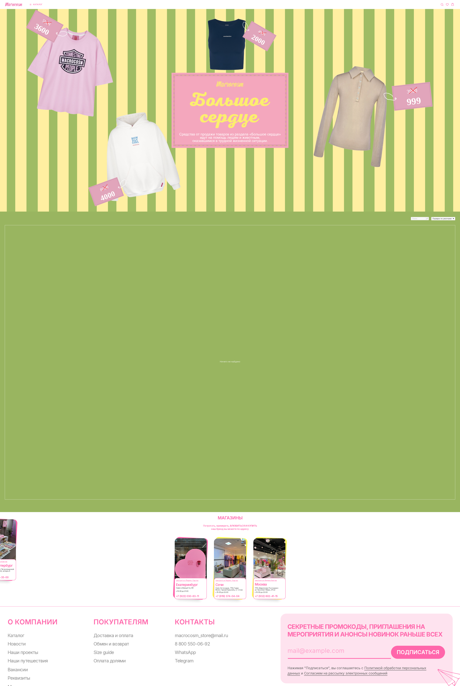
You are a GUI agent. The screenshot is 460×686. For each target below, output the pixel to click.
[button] (442, 4)
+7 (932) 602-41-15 (266, 596)
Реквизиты (19, 678)
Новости (17, 644)
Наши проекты (23, 652)
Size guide (104, 652)
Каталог (16, 635)
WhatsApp (185, 652)
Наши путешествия (28, 660)
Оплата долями (110, 660)
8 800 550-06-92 (192, 644)
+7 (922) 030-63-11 (187, 596)
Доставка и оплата (113, 635)
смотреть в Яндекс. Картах (187, 580)
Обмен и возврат (111, 644)
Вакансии (18, 669)
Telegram (184, 660)
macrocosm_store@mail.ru (201, 635)
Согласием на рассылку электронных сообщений (345, 673)
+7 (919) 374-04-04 (227, 596)
